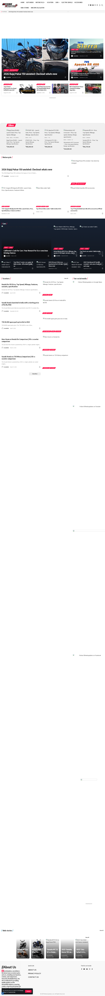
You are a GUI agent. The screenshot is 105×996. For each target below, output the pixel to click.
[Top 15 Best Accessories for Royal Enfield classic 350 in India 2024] (60, 88)
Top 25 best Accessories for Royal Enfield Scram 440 (10, 88)
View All (66, 278)
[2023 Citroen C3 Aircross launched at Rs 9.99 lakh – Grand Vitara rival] (42, 264)
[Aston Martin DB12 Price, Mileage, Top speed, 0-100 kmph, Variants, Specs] (65, 237)
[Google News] (93, 5)
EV (72, 139)
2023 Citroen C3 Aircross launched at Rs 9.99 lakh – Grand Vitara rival (58, 264)
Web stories (7, 930)
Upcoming (16, 137)
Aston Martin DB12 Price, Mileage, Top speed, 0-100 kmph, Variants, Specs (65, 252)
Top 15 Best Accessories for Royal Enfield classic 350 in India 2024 (44, 88)
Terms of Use (11, 992)
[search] (102, 5)
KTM (30, 137)
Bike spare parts (46, 331)
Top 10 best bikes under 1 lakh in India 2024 (48, 209)
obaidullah (8, 77)
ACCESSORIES (6, 84)
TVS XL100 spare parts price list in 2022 (16, 322)
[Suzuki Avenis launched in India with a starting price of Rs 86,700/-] (55, 306)
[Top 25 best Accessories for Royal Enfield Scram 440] (27, 88)
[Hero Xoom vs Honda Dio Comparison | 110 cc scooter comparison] (55, 343)
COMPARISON (46, 349)
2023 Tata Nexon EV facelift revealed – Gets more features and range (92, 264)
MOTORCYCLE (13, 70)
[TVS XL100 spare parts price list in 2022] (55, 325)
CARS (77, 49)
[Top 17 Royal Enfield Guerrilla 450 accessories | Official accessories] (87, 197)
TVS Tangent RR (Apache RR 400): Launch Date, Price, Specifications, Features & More (85, 74)
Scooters (6, 278)
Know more (11, 150)
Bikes (11, 137)
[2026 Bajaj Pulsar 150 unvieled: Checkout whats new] (35, 59)
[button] (67, 11)
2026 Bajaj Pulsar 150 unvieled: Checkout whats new (21, 11)
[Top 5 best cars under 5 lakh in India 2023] (91, 237)
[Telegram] (97, 5)
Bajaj (8, 137)
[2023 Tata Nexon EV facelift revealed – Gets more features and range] (77, 264)
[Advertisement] (52, 25)
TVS (49, 137)
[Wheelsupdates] (10, 5)
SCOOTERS (45, 294)
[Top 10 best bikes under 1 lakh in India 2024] (52, 197)
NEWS (6, 70)
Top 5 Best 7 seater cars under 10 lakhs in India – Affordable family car (23, 264)
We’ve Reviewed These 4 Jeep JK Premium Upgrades (76, 88)
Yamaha (88, 137)
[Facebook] (88, 5)
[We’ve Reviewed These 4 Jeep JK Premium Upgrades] (93, 88)
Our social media (80, 278)
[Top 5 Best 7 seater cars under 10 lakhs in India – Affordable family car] (7, 264)
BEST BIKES (43, 206)
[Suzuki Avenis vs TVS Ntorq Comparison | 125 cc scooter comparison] (55, 361)
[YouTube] (90, 5)
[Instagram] (95, 5)
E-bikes (69, 139)
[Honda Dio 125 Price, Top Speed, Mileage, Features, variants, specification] (55, 288)
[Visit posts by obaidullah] (4, 77)
